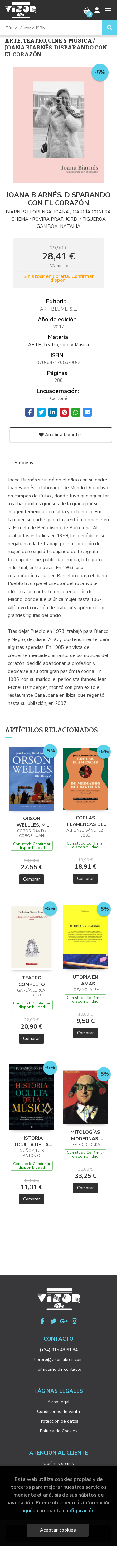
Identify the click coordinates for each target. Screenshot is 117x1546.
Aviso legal (58, 1402)
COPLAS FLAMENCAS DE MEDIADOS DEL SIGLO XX (85, 821)
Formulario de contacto (58, 1369)
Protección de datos (58, 1421)
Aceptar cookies (58, 1530)
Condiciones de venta (58, 1412)
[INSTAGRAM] (74, 1321)
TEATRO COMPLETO (31, 981)
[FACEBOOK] (42, 1321)
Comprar (31, 879)
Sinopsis (23, 463)
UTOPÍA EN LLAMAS (85, 980)
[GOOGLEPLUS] (64, 1321)
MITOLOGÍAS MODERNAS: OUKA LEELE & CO (85, 1135)
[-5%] (31, 778)
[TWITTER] (53, 1321)
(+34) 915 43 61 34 (59, 1350)
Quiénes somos (58, 1463)
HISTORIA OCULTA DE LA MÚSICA (32, 1141)
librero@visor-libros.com (58, 1360)
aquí (26, 1510)
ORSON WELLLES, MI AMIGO (32, 821)
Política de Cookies (58, 1431)
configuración (79, 1510)
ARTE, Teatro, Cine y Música (49, 40)
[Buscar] (109, 27)
